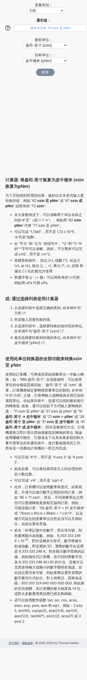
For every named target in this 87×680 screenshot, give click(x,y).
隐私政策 (27, 643)
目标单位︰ (44, 55)
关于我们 (14, 643)
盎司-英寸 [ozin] (46, 331)
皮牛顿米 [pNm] (27, 343)
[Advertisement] (43, 126)
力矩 (17, 313)
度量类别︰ (44, 5)
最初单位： (44, 40)
